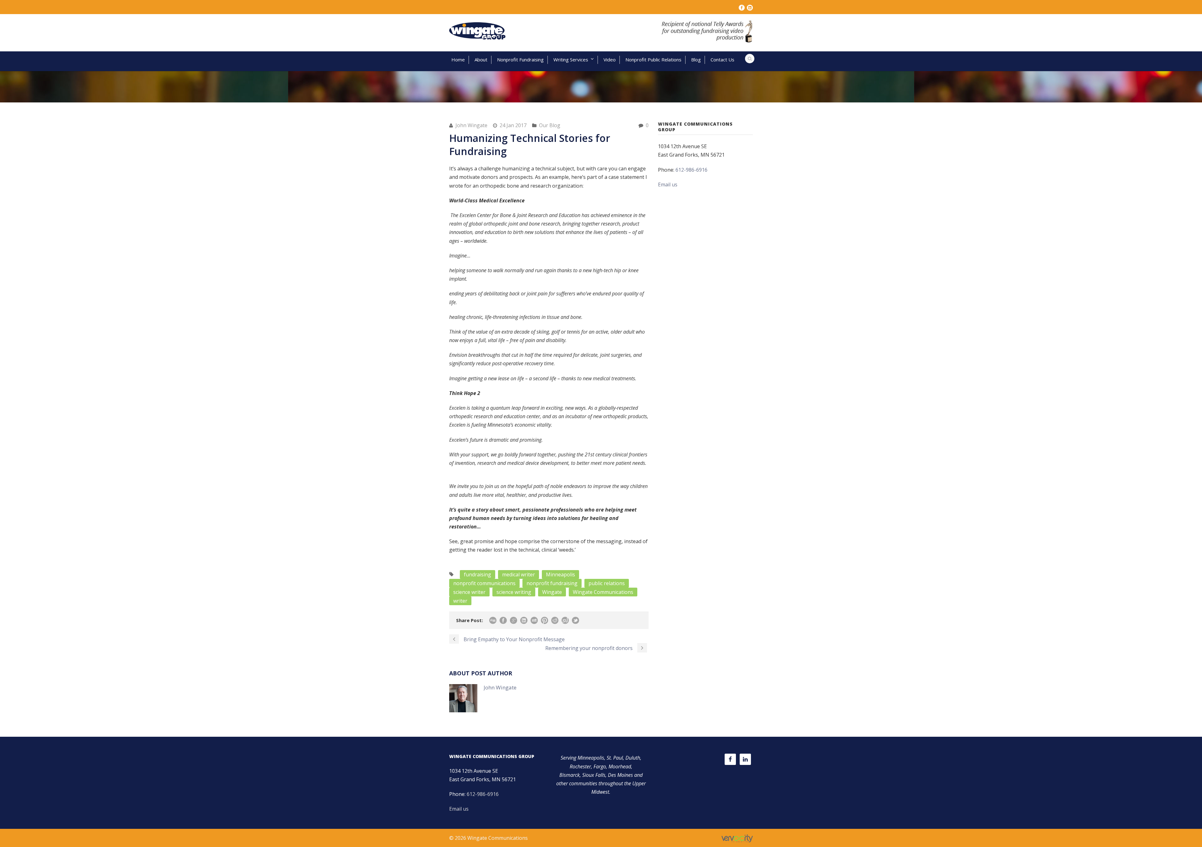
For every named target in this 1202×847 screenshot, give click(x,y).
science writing (513, 592)
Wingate (552, 592)
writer (460, 600)
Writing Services (570, 59)
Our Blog (549, 125)
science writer (469, 592)
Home (458, 59)
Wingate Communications (603, 592)
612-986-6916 (691, 169)
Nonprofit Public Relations (653, 59)
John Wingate (471, 125)
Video (610, 59)
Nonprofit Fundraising (520, 59)
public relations (606, 583)
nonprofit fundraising (552, 583)
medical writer (518, 574)
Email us (667, 184)
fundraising (477, 574)
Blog (696, 59)
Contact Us (722, 59)
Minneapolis (560, 574)
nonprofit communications (484, 583)
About (481, 59)
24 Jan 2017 (513, 125)
